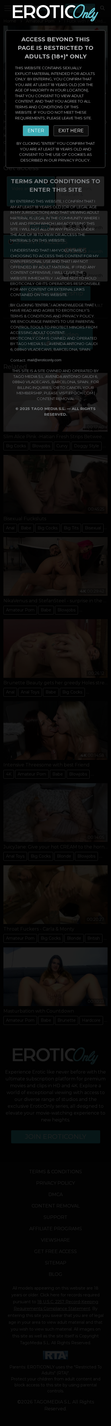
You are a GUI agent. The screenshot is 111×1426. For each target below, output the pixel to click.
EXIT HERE (71, 130)
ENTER (36, 130)
